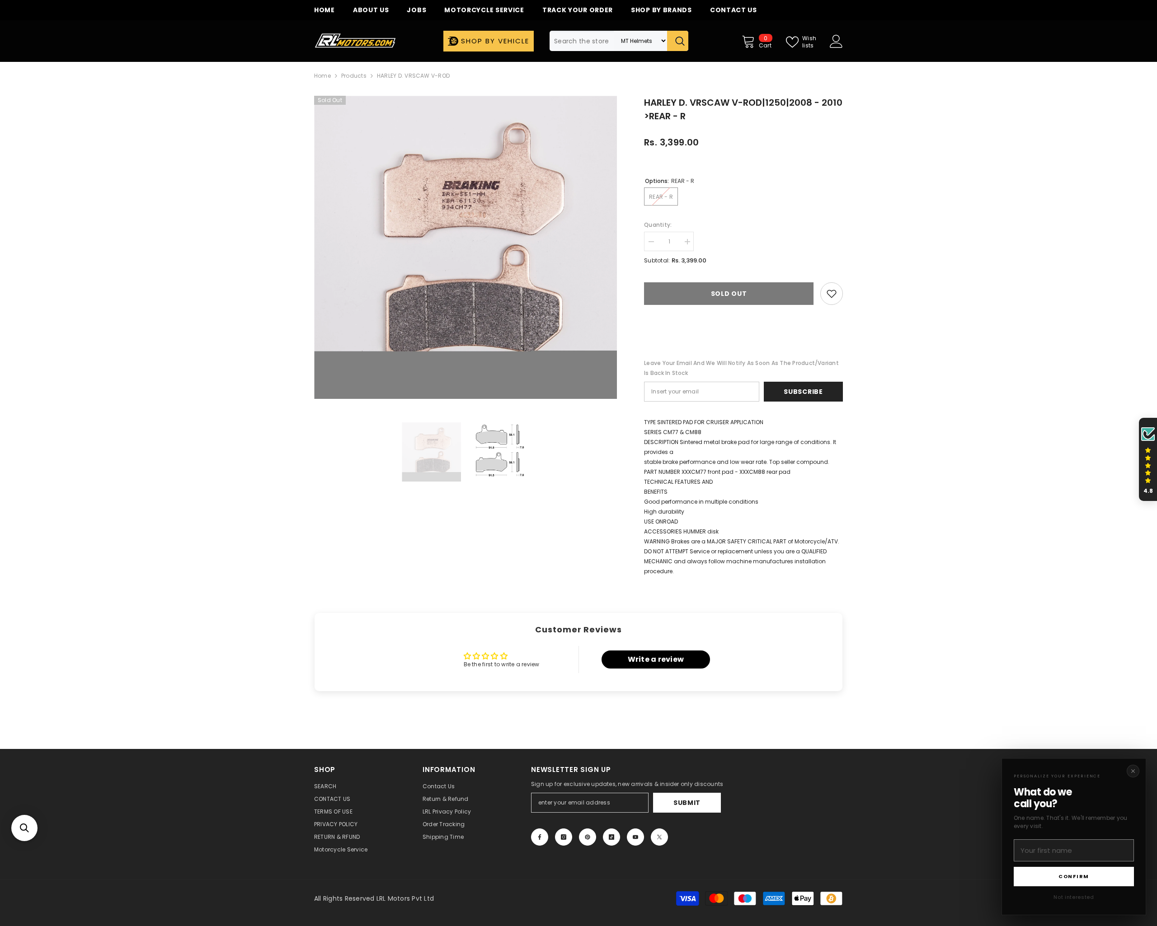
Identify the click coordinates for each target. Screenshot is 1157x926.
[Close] (1133, 771)
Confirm (1073, 876)
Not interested (1074, 897)
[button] (24, 828)
